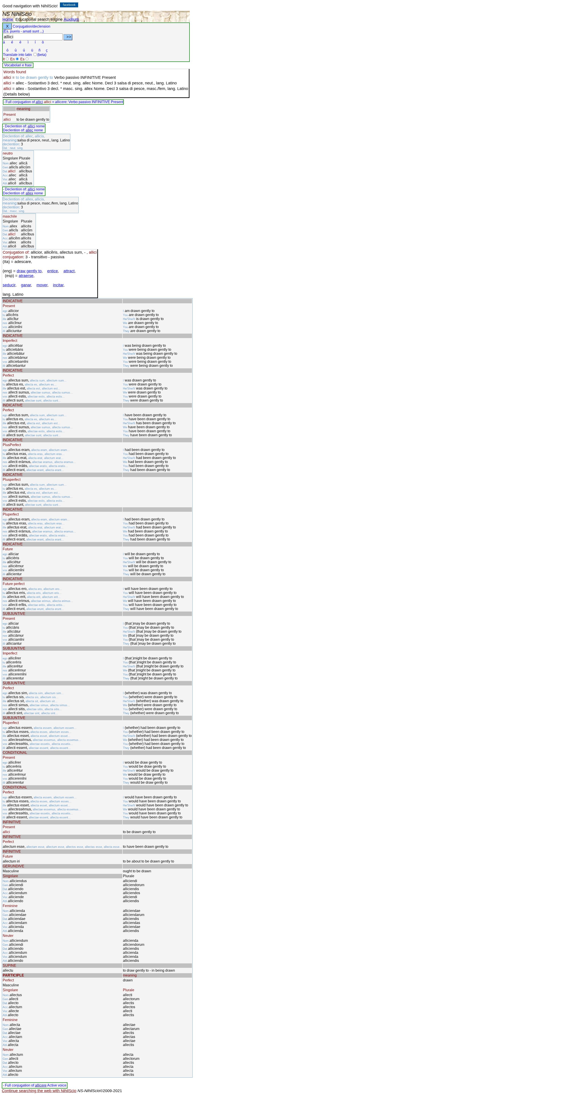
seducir (9, 285)
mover (42, 285)
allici (39, 102)
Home (7, 19)
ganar (26, 285)
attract (69, 271)
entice (52, 271)
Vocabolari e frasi (18, 65)
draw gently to (29, 271)
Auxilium (71, 19)
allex (29, 193)
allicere (41, 1085)
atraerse (26, 275)
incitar (58, 285)
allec (29, 130)
